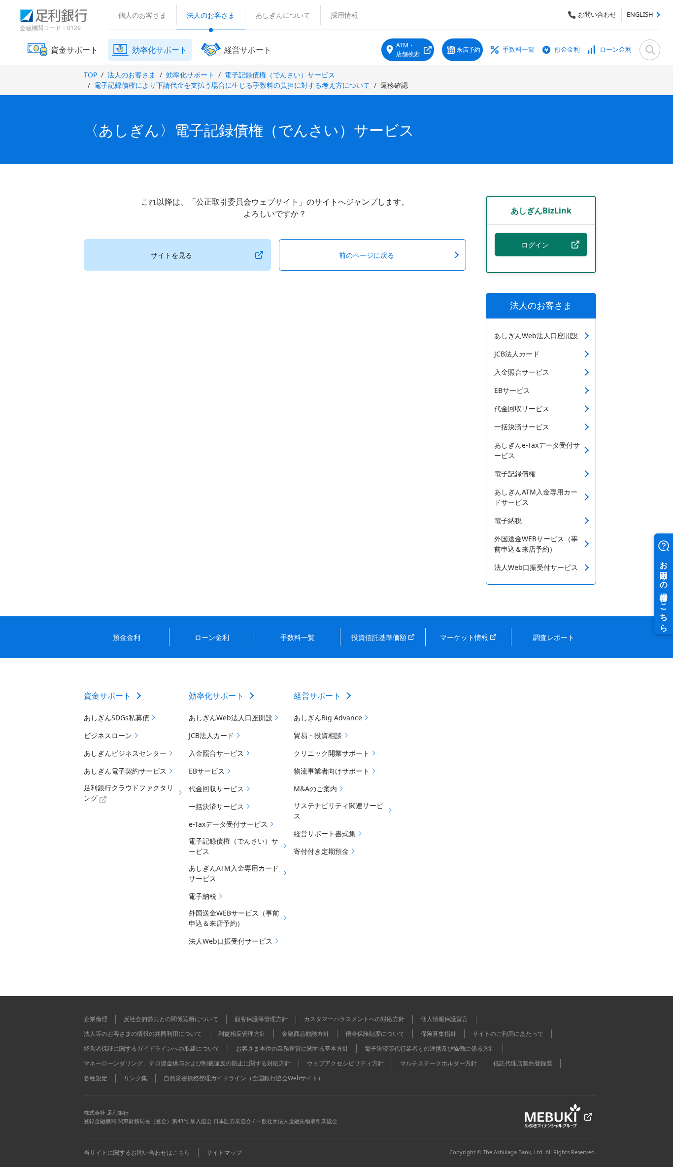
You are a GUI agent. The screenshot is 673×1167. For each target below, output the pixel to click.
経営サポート (317, 695)
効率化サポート (190, 74)
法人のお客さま (211, 15)
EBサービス (512, 390)
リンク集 (135, 1078)
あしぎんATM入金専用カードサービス (535, 497)
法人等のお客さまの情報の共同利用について (143, 1033)
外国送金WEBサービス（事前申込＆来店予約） (536, 544)
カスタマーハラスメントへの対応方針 (354, 1019)
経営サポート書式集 (325, 833)
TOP (90, 74)
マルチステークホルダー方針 (438, 1063)
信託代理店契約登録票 (522, 1063)
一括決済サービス (521, 426)
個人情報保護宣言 (444, 1019)
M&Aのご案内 (315, 788)
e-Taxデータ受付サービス (228, 824)
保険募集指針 (438, 1033)
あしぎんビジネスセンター (125, 753)
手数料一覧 (519, 49)
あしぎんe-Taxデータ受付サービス (537, 450)
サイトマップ (224, 1152)
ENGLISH (640, 14)
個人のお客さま (142, 15)
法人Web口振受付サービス (536, 567)
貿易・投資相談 (318, 735)
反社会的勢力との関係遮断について (171, 1019)
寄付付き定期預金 (321, 851)
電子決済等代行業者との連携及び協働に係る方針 (430, 1048)
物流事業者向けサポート (332, 771)
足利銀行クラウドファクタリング (128, 793)
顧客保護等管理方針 (261, 1019)
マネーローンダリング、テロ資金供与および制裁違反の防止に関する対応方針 (187, 1063)
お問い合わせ (597, 14)
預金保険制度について (374, 1033)
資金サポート (107, 695)
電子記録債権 (515, 473)
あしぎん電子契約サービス (125, 771)
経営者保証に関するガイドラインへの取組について (152, 1048)
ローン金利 (616, 49)
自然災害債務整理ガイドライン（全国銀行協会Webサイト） (244, 1078)
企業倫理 (95, 1019)
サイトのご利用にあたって (507, 1033)
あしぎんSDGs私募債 (116, 717)
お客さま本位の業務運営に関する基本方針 (292, 1048)
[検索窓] (649, 49)
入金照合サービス (521, 372)
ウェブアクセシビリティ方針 (345, 1063)
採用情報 (344, 15)
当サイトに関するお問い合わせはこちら (137, 1152)
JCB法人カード (516, 353)
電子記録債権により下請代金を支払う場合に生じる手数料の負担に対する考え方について (232, 85)
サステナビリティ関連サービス (338, 810)
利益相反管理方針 (242, 1033)
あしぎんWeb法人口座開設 (536, 335)
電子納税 (508, 520)
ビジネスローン (108, 735)
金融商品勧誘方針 (305, 1033)
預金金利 (567, 49)
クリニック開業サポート (332, 753)
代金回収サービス (521, 408)
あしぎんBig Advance (328, 717)
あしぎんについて (282, 15)
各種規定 (95, 1078)
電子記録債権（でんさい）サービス (280, 74)
